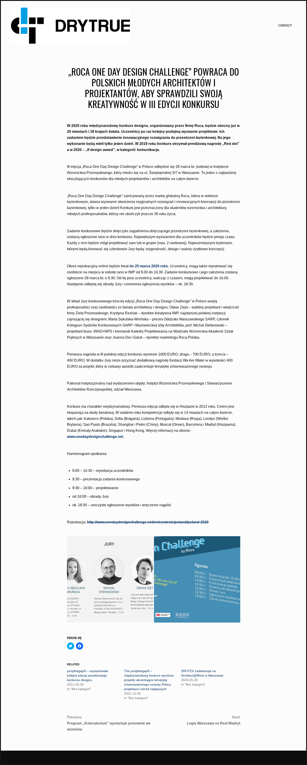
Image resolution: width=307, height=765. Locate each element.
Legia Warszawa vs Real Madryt (213, 723)
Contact (285, 25)
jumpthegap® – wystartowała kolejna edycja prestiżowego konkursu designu (87, 675)
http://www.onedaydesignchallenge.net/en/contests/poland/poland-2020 (148, 522)
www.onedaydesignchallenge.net (95, 437)
